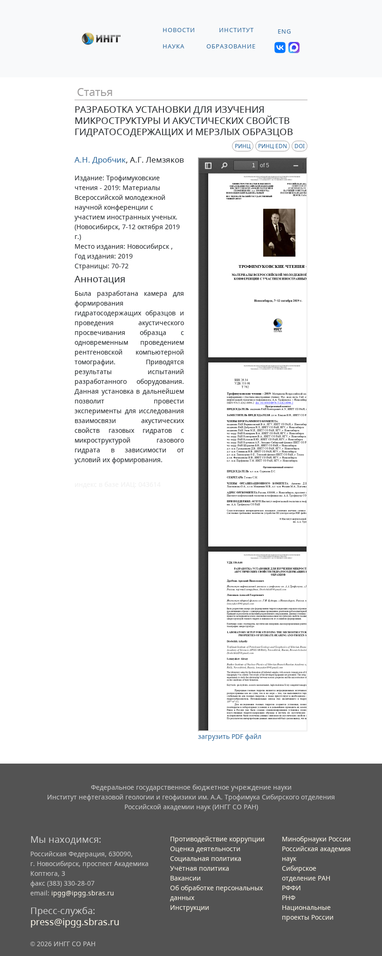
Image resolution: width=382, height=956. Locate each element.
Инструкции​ (189, 907)
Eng (284, 31)
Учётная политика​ (199, 868)
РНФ (288, 897)
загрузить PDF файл (229, 736)
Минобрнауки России (316, 838)
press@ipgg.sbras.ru (74, 921)
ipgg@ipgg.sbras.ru (82, 892)
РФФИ (291, 887)
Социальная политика (205, 858)
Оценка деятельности (205, 848)
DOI (299, 146)
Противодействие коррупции (217, 838)
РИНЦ (243, 146)
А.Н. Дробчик (100, 159)
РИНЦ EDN (272, 146)
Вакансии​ (185, 878)
